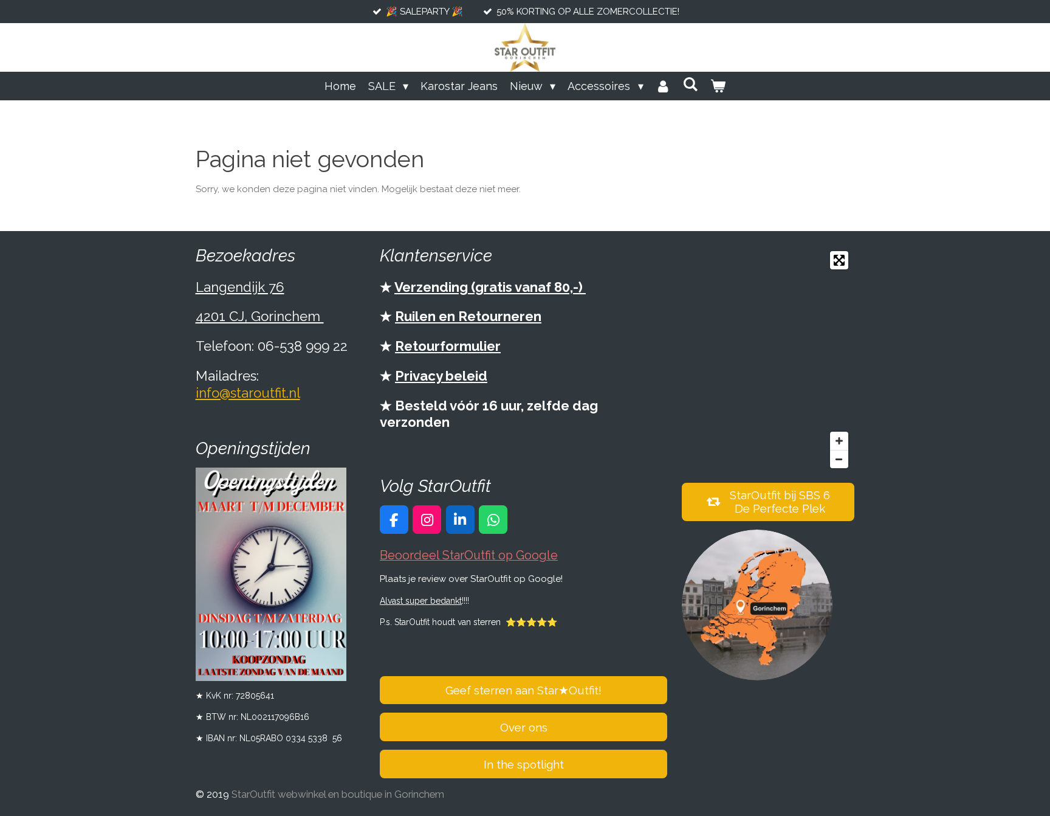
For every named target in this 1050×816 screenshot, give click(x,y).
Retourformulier (448, 346)
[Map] (768, 359)
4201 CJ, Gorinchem (260, 316)
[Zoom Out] (839, 459)
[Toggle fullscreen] (839, 260)
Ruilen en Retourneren (468, 316)
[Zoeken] (690, 84)
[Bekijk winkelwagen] (718, 86)
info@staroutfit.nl (248, 393)
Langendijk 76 (240, 287)
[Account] (663, 86)
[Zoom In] (839, 441)
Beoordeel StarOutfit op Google (469, 555)
